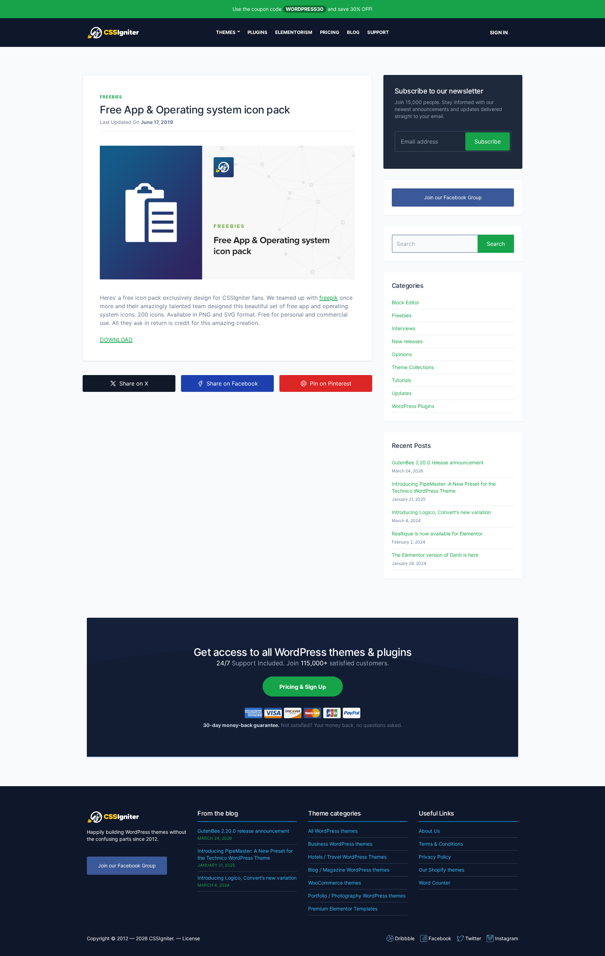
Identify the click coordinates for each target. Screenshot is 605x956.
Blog (353, 32)
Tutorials (401, 380)
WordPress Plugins (413, 406)
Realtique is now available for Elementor (437, 533)
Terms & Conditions (441, 844)
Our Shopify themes (441, 870)
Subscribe (487, 141)
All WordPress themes (332, 831)
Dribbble (405, 938)
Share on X (133, 383)
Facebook (440, 938)
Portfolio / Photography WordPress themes (356, 896)
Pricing (329, 32)
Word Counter (434, 883)
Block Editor (405, 302)
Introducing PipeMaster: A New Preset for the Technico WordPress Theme (444, 487)
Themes (226, 32)
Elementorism (293, 32)
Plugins (257, 32)
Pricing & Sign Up (302, 686)
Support (378, 32)
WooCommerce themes (334, 883)
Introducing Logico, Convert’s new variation (441, 512)
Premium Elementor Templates (342, 909)
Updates (401, 393)
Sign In (499, 32)
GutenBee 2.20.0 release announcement (438, 462)
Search (496, 243)
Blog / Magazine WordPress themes (348, 870)
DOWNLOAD (116, 339)
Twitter (473, 938)
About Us (429, 831)
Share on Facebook (232, 383)
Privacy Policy (435, 857)
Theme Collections (413, 367)
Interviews (403, 328)
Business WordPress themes (340, 844)
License (191, 938)
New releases (407, 341)
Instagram (506, 938)
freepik (328, 297)
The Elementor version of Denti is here (435, 555)
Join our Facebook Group (453, 197)
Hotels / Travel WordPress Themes (347, 857)
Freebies (111, 96)
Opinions (402, 354)
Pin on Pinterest (331, 383)
